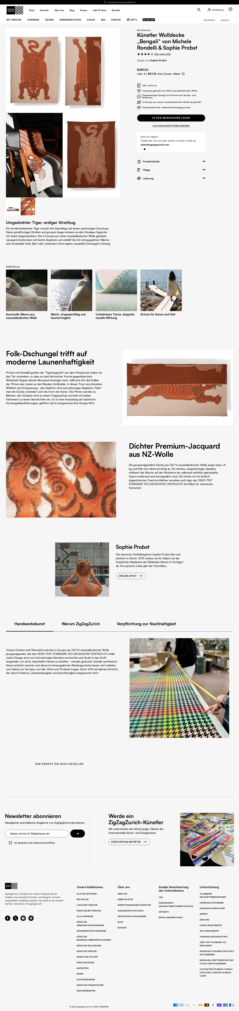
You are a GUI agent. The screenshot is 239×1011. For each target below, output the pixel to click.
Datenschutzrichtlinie (212, 908)
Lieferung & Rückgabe (212, 902)
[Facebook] (7, 919)
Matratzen (83, 968)
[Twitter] (15, 919)
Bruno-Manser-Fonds (171, 917)
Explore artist (128, 575)
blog (72, 10)
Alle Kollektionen (87, 893)
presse (83, 10)
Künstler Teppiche (87, 951)
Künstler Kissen (85, 962)
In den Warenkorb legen (171, 117)
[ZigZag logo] (15, 10)
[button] (230, 9)
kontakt (116, 10)
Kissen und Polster (87, 957)
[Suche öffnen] (199, 10)
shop (31, 10)
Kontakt (122, 927)
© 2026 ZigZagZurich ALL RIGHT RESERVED (89, 1007)
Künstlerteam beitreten (126, 841)
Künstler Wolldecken (89, 945)
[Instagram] (23, 919)
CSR (161, 897)
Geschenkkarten (86, 990)
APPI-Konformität (209, 931)
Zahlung (204, 919)
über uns (59, 10)
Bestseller (83, 899)
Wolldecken (144, 30)
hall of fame (99, 10)
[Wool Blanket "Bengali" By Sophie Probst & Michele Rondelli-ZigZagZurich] (34, 155)
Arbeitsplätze (125, 899)
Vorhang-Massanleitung (214, 936)
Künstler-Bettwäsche (89, 910)
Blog (120, 922)
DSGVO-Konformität (211, 925)
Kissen (80, 973)
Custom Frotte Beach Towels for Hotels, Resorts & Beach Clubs (216, 972)
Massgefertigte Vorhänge (91, 931)
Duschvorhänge (86, 979)
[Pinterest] (31, 919)
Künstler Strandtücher (90, 985)
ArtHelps (164, 912)
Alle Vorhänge (85, 916)
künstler (44, 10)
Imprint (204, 914)
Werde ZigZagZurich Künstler (134, 905)
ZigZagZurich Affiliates (131, 910)
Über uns (122, 893)
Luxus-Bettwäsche (87, 905)
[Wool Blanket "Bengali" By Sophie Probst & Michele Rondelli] (34, 70)
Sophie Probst (158, 60)
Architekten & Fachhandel (132, 916)
